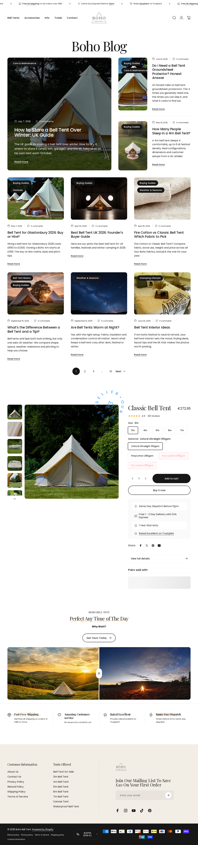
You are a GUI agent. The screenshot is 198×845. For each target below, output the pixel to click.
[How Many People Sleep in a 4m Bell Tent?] (132, 145)
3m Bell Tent (60, 776)
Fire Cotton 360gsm (142, 465)
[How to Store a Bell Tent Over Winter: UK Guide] (59, 114)
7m (182, 430)
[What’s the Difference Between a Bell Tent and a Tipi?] (35, 293)
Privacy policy (27, 835)
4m (145, 430)
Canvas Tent (61, 801)
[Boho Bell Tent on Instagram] (125, 810)
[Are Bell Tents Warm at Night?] (99, 293)
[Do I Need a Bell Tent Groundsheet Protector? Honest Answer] (132, 84)
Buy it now (159, 490)
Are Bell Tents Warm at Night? (95, 327)
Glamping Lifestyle (150, 278)
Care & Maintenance (24, 63)
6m (170, 430)
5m (157, 430)
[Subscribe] (168, 795)
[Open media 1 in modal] (72, 452)
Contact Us (14, 776)
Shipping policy (57, 835)
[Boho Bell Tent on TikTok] (142, 810)
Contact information (16, 839)
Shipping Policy (16, 791)
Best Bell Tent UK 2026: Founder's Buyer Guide (97, 234)
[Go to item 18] (14, 480)
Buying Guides (132, 63)
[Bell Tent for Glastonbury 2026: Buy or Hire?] (35, 198)
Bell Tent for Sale (63, 771)
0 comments (46, 121)
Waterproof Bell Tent (66, 806)
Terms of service (42, 835)
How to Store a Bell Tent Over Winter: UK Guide (47, 132)
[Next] (110, 456)
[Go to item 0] (14, 412)
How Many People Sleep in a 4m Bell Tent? (171, 131)
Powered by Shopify (42, 829)
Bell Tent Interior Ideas (152, 327)
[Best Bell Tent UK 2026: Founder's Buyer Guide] (99, 198)
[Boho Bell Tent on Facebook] (117, 810)
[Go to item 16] (14, 446)
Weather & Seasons (151, 190)
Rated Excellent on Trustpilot (156, 533)
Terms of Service (17, 796)
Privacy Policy (15, 781)
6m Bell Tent (61, 791)
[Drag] (99, 673)
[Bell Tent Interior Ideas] (162, 293)
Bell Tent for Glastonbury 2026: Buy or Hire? (35, 234)
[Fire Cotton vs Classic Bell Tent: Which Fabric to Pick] (162, 198)
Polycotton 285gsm (142, 455)
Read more (21, 162)
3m (133, 430)
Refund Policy (15, 786)
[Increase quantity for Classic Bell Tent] (146, 478)
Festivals (18, 190)
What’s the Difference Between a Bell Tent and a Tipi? (33, 329)
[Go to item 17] (14, 463)
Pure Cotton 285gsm (173, 455)
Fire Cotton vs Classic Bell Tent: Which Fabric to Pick (159, 234)
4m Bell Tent (61, 781)
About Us (12, 771)
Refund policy (13, 835)
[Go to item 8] (14, 429)
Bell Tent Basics (22, 278)
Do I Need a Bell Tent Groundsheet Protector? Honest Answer (168, 71)
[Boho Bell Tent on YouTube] (134, 810)
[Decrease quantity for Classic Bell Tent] (131, 478)
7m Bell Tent (61, 796)
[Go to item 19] (14, 497)
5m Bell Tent (61, 786)
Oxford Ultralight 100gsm (145, 446)
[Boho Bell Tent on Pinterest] (150, 810)
